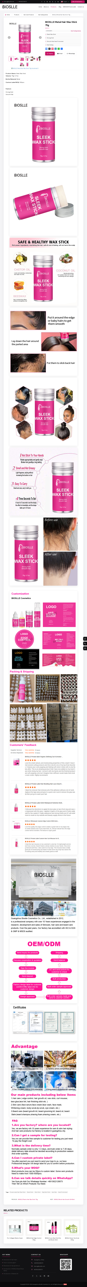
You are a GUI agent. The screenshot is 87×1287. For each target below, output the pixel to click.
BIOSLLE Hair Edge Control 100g (34, 1239)
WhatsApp (72, 53)
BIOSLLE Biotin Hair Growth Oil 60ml (64, 1199)
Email (60, 53)
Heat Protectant (62, 1192)
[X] (44, 1)
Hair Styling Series (43, 14)
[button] (57, 6)
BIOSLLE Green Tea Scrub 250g (72, 1239)
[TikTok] (50, 1)
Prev (9, 37)
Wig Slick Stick (46, 1192)
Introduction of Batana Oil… (11, 1273)
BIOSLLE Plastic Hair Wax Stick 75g (28, 1199)
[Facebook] (42, 1)
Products (16, 14)
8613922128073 (38, 1269)
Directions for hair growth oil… (12, 1265)
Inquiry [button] (51, 53)
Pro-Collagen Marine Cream (15, 1238)
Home (8, 14)
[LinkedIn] (55, 1)
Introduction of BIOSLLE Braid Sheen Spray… (14, 1269)
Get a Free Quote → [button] (77, 1)
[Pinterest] (52, 1)
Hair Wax (54, 1192)
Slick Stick (37, 1192)
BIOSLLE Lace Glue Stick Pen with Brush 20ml (53, 1239)
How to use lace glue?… (10, 1262)
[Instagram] (47, 1)
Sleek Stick (30, 1192)
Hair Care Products (29, 14)
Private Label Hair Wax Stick (17, 1192)
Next (40, 37)
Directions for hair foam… (11, 1259)
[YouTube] (58, 1)
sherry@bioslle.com (39, 1266)
